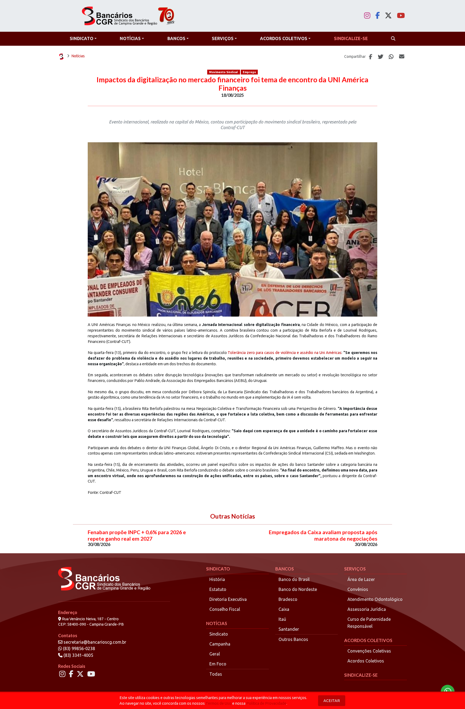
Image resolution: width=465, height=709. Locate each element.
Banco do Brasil (294, 579)
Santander (289, 629)
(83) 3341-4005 (77, 655)
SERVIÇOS (355, 568)
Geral (214, 653)
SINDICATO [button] (81, 38)
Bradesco (288, 599)
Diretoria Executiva (228, 599)
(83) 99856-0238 (78, 648)
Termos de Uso (218, 703)
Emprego (249, 72)
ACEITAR (331, 701)
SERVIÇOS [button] (223, 38)
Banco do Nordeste (298, 589)
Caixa (284, 609)
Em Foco (217, 663)
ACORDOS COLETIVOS (368, 640)
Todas (215, 674)
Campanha (219, 643)
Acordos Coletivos (365, 660)
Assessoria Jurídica (366, 609)
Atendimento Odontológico (375, 599)
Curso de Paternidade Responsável (369, 623)
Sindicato (218, 634)
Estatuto (217, 589)
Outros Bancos (293, 639)
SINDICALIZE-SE (361, 675)
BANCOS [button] (176, 38)
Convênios (357, 589)
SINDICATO (218, 568)
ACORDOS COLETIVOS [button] (283, 38)
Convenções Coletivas (369, 650)
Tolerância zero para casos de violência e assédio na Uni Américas (284, 352)
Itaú (282, 619)
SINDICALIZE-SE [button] (351, 38)
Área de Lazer (361, 579)
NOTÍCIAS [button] (130, 38)
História (217, 579)
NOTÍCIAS (216, 623)
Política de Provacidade (266, 703)
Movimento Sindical (223, 72)
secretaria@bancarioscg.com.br (95, 642)
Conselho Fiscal (224, 609)
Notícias (78, 56)
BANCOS (284, 568)
